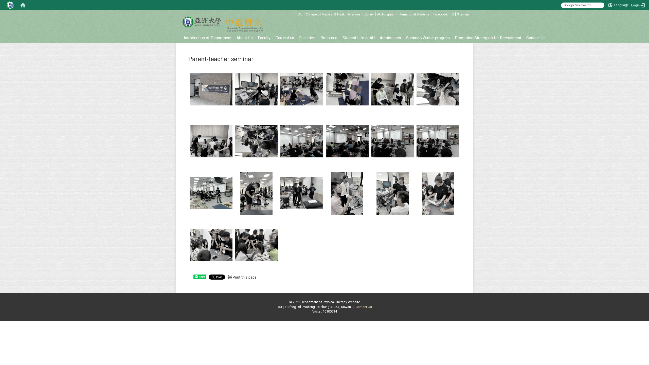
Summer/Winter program (428, 37)
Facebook (440, 14)
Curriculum (285, 37)
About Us (245, 37)
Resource (328, 37)
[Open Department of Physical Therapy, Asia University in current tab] (201, 22)
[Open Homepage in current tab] (22, 5)
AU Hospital (385, 14)
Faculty (264, 37)
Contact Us (536, 37)
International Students (413, 14)
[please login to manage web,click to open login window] (10, 5)
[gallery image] (211, 89)
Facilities (307, 37)
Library (369, 14)
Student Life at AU (358, 37)
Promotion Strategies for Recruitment (488, 37)
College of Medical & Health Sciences (333, 14)
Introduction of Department (207, 37)
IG (452, 14)
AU (300, 14)
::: (295, 13)
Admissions (390, 37)
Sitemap (463, 14)
